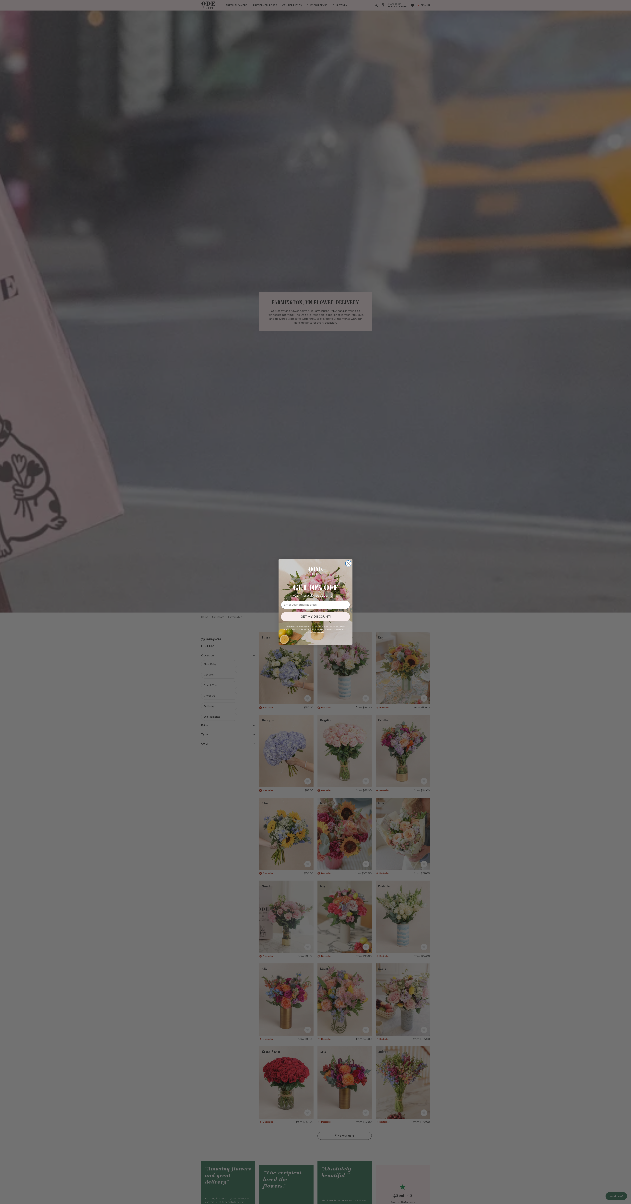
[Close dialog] (348, 563)
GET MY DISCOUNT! (316, 616)
